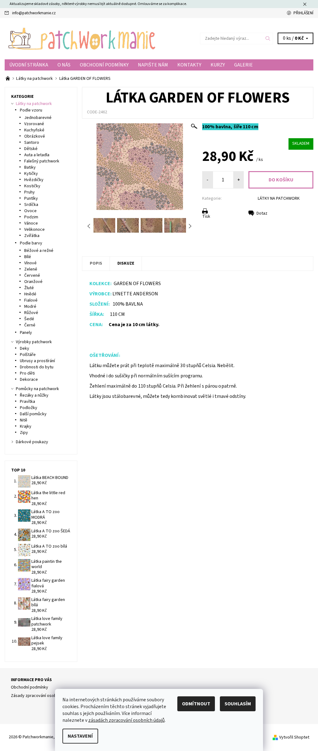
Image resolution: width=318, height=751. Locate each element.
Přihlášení (303, 13)
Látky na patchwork (34, 104)
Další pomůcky (33, 414)
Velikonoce (34, 229)
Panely (26, 333)
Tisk (206, 216)
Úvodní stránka (28, 64)
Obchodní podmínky (104, 64)
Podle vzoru (31, 110)
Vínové (30, 263)
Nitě (23, 420)
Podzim (31, 217)
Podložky (28, 408)
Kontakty (189, 64)
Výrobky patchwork (34, 342)
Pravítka (27, 401)
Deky (24, 348)
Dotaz (262, 213)
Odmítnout (196, 703)
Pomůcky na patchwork (37, 389)
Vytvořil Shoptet (294, 737)
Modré (30, 306)
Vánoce (31, 223)
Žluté (29, 288)
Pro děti (27, 373)
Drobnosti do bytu (36, 367)
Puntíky (31, 198)
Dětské (31, 149)
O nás (63, 64)
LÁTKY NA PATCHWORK (279, 198)
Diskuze (125, 263)
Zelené (30, 269)
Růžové (31, 313)
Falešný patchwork (41, 161)
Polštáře (28, 355)
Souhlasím (238, 703)
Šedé (29, 319)
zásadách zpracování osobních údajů (126, 720)
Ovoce (30, 211)
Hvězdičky (33, 180)
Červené (32, 275)
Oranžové (33, 282)
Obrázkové (34, 136)
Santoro (31, 142)
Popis (96, 263)
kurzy (218, 64)
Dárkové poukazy (32, 442)
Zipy (24, 433)
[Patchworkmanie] (82, 39)
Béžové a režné (38, 251)
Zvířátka (31, 236)
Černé (29, 325)
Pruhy (29, 192)
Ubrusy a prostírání (37, 361)
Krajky (25, 426)
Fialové (31, 300)
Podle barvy (31, 243)
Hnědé (30, 294)
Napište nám (153, 64)
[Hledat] (268, 38)
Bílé (27, 257)
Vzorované (34, 124)
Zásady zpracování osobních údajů (43, 696)
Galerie (243, 64)
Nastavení (80, 736)
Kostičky (32, 186)
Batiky (30, 167)
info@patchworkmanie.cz (34, 13)
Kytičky (31, 174)
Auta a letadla (36, 155)
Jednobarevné (38, 118)
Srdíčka (31, 205)
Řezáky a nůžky (34, 395)
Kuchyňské (34, 130)
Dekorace (29, 379)
